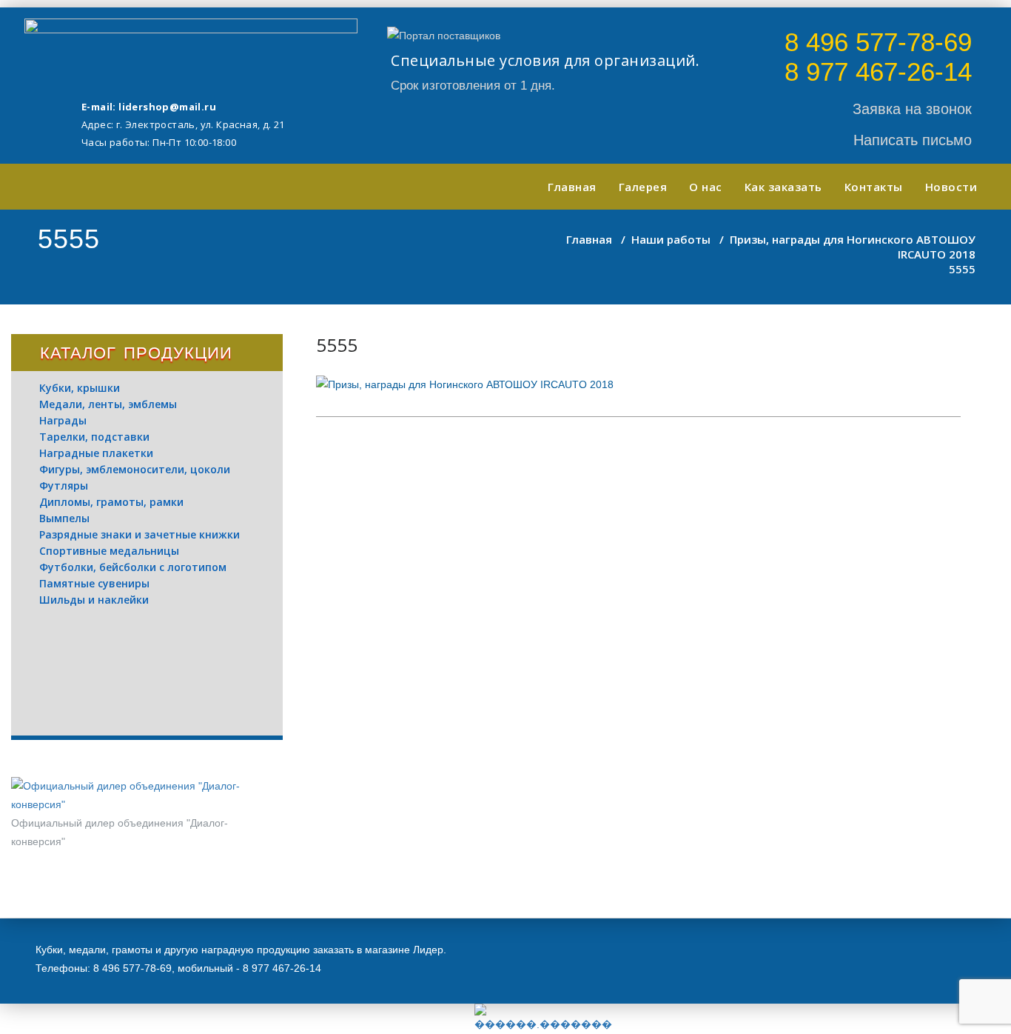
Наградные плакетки (96, 453)
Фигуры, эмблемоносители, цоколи (134, 469)
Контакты (873, 186)
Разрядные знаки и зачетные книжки (139, 534)
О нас (705, 186)
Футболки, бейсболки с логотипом (132, 567)
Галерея (643, 186)
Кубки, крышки (79, 388)
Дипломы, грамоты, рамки (111, 502)
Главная (572, 186)
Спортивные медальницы (109, 551)
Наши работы (671, 239)
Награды (63, 420)
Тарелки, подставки (94, 437)
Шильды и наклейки (94, 600)
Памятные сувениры (94, 583)
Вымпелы (64, 518)
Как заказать (783, 186)
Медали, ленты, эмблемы (108, 404)
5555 (336, 345)
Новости (951, 186)
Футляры (63, 485)
